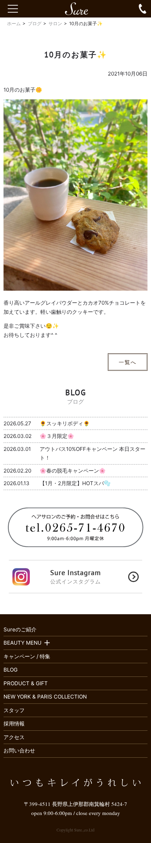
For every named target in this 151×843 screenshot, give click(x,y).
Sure (79, 8)
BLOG (11, 669)
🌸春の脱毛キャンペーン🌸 (73, 470)
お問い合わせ (19, 750)
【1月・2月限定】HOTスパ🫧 (75, 483)
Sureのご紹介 (20, 629)
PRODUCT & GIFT (26, 683)
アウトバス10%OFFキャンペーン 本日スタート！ (92, 453)
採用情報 (14, 723)
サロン (55, 23)
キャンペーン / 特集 (27, 656)
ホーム (14, 23)
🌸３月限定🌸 (57, 436)
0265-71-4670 (142, 9)
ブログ (34, 23)
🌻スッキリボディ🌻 (65, 423)
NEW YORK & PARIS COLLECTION (45, 696)
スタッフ (14, 710)
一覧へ (128, 362)
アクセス (14, 737)
